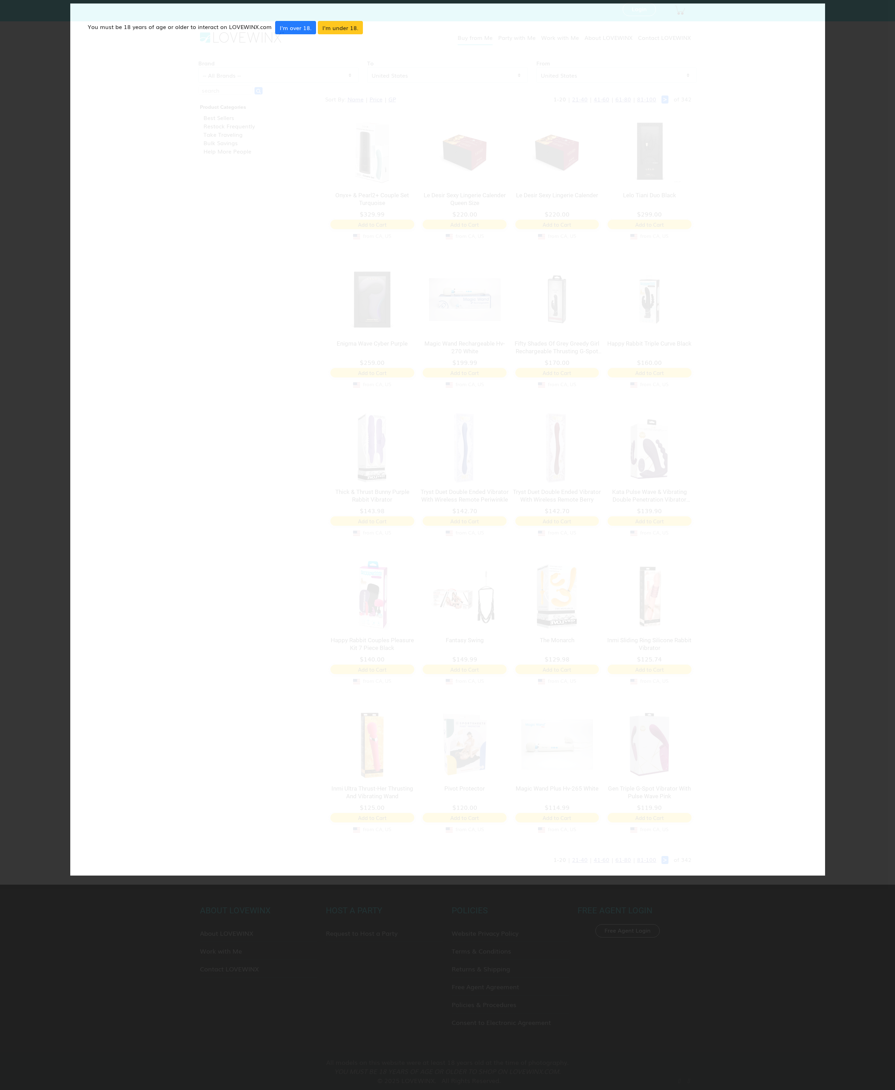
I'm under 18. (340, 27)
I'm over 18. (296, 27)
